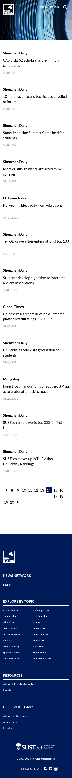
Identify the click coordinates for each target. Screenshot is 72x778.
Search (7, 584)
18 (61, 496)
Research (38, 646)
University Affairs (42, 658)
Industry (7, 640)
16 (61, 490)
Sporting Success (12, 652)
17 (55, 496)
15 (55, 490)
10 (24, 490)
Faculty (7, 728)
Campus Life (9, 616)
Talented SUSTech (12, 658)
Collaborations (41, 616)
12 (36, 490)
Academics (10, 722)
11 (30, 490)
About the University (16, 716)
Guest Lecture (40, 634)
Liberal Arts (39, 640)
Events (36, 622)
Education (8, 622)
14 (49, 490)
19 (6, 502)
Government (39, 628)
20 (12, 502)
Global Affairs (10, 628)
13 (42, 490)
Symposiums (39, 652)
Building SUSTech (42, 610)
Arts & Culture (10, 610)
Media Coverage (11, 646)
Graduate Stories (12, 634)
